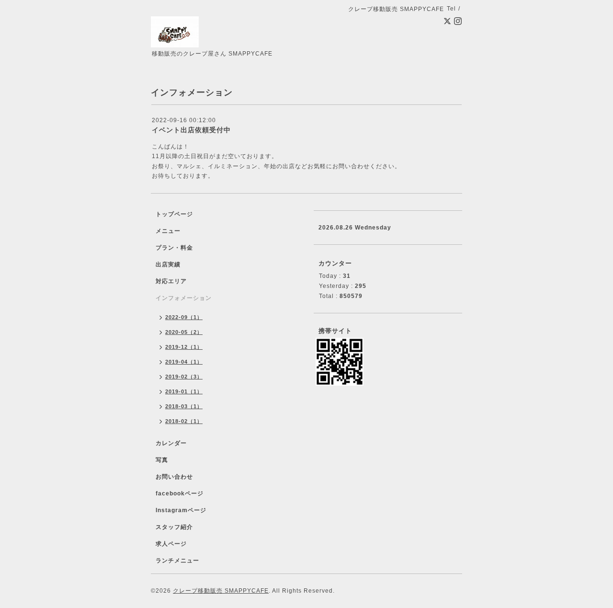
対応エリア (171, 281)
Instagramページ (181, 510)
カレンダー (171, 443)
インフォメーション (184, 298)
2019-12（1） (184, 347)
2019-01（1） (184, 391)
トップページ (174, 214)
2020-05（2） (184, 332)
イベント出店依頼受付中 (191, 130)
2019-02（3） (184, 376)
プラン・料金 (174, 247)
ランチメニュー (177, 560)
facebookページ (180, 493)
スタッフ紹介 (174, 527)
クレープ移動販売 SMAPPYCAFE (221, 590)
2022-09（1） (184, 317)
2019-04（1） (184, 362)
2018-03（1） (184, 406)
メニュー (168, 231)
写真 (162, 460)
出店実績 (168, 264)
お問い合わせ (174, 476)
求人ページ (171, 543)
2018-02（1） (184, 421)
